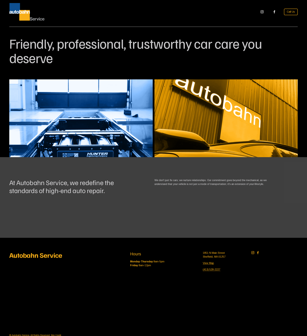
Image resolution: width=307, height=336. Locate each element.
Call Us (291, 11)
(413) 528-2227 (211, 269)
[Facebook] (274, 12)
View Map (208, 263)
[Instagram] (262, 12)
